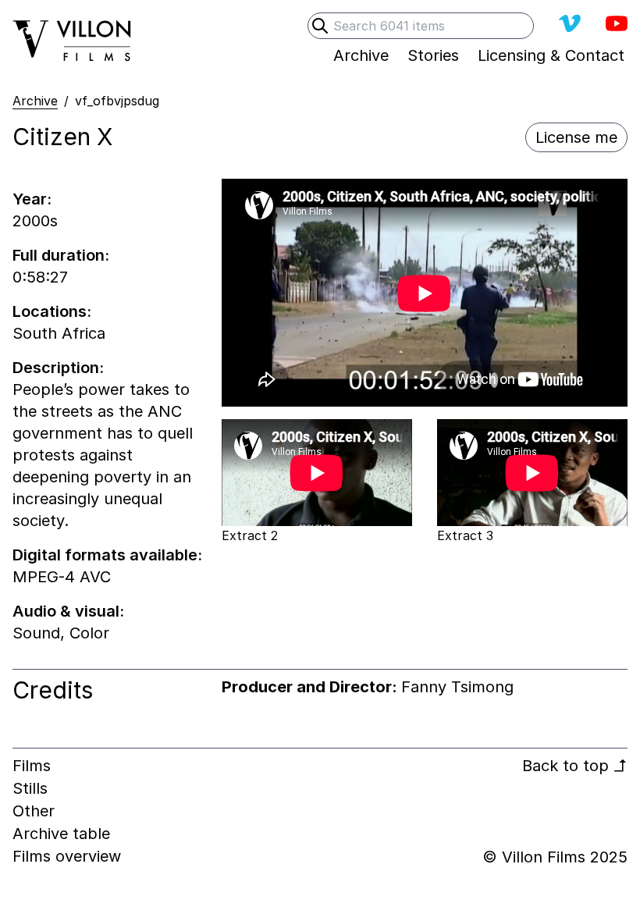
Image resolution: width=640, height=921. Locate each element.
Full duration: (60, 255)
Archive (35, 100)
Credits (52, 690)
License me (576, 137)
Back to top (575, 765)
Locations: (51, 311)
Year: (32, 199)
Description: (58, 367)
